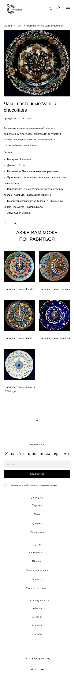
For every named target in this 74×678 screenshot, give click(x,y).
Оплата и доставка (37, 569)
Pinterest (37, 625)
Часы (37, 514)
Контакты (37, 578)
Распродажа (37, 532)
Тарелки (37, 505)
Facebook (37, 616)
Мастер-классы (37, 552)
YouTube (37, 634)
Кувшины (37, 523)
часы (19, 25)
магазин (8, 25)
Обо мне (37, 560)
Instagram (37, 607)
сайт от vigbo (37, 669)
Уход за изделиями (37, 587)
